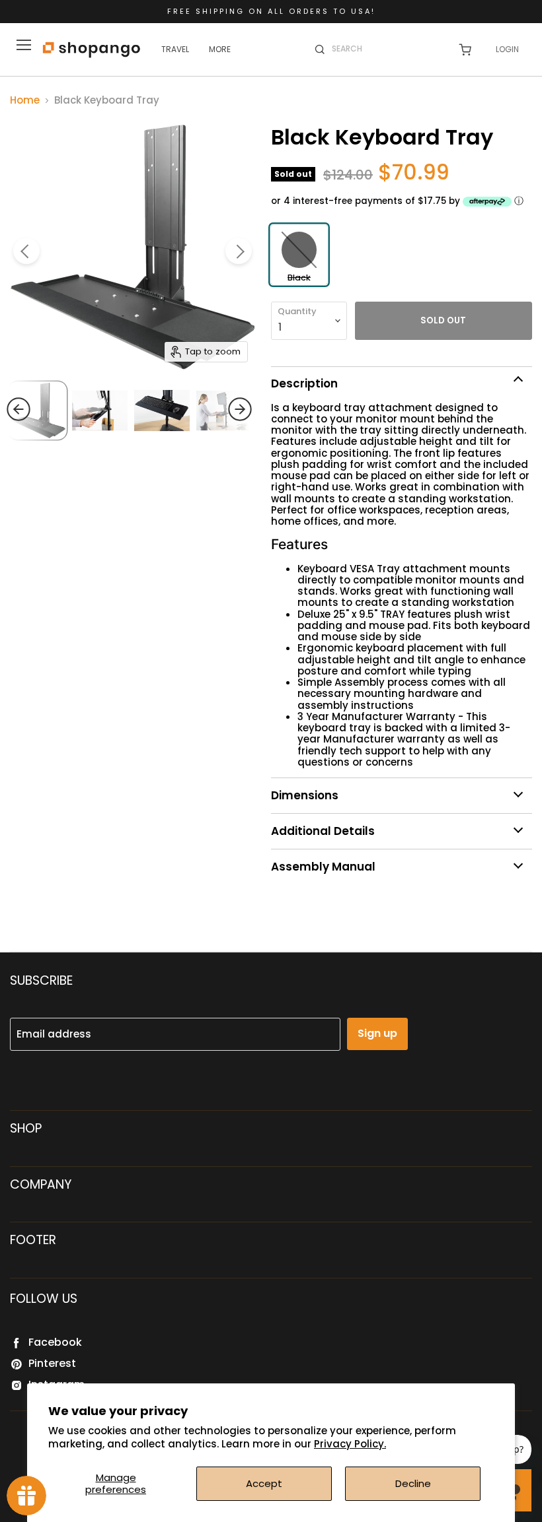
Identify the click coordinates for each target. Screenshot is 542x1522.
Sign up (377, 1033)
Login (507, 49)
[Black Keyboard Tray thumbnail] (100, 410)
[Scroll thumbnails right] (215, 409)
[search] (386, 48)
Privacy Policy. (350, 1444)
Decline (413, 1483)
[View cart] (465, 50)
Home (25, 100)
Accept (264, 1483)
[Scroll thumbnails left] (44, 409)
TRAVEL (175, 49)
